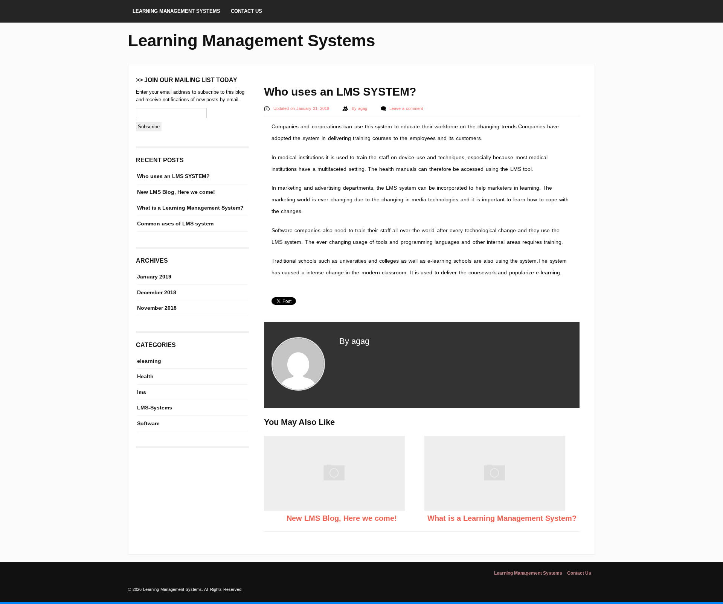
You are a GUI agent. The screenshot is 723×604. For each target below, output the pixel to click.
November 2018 (157, 308)
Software (148, 423)
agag (363, 108)
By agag (354, 341)
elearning (149, 361)
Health (145, 376)
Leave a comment (406, 108)
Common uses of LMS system (175, 224)
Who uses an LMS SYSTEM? (173, 176)
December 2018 (156, 292)
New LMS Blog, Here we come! (342, 518)
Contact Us (246, 11)
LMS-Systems (154, 408)
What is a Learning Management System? (502, 518)
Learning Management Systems (176, 11)
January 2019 (154, 277)
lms (141, 392)
